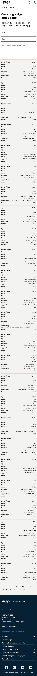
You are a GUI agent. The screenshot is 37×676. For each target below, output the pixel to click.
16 (14, 589)
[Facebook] (6, 667)
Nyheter (5, 636)
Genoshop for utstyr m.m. (11, 652)
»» (24, 589)
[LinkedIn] (22, 667)
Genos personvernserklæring (9, 672)
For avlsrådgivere (8, 646)
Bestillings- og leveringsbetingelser (24, 672)
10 (23, 587)
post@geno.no (12, 619)
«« (3, 587)
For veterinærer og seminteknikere (14, 643)
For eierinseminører (9, 659)
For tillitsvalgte (7, 640)
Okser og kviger (9, 7)
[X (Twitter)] (30, 667)
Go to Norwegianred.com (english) (14, 656)
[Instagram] (14, 667)
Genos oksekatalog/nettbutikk (13, 649)
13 (3, 589)
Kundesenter (7, 610)
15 (10, 589)
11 (26, 587)
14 (7, 589)
